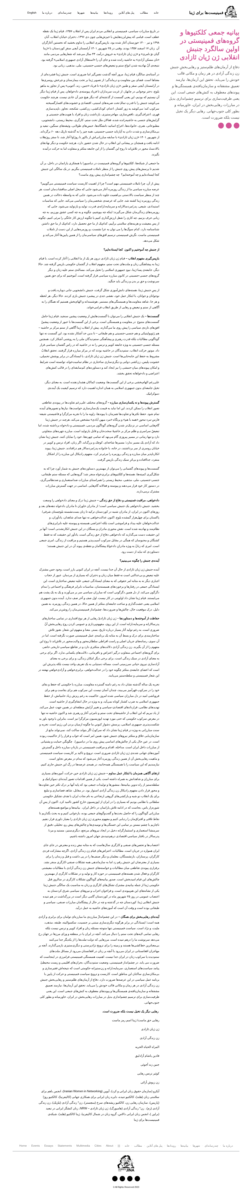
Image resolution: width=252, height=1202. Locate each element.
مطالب (144, 12)
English (31, 12)
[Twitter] (122, 1178)
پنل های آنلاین (126, 12)
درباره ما (47, 12)
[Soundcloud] (137, 1178)
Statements (65, 1145)
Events (35, 1145)
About (109, 1145)
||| (119, 1145)
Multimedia (83, 1145)
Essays (48, 1145)
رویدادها (108, 12)
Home (23, 1145)
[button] (221, 125)
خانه (156, 12)
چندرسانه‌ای (65, 12)
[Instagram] (129, 1178)
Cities (97, 1145)
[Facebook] (115, 1178)
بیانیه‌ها (94, 12)
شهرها (81, 12)
